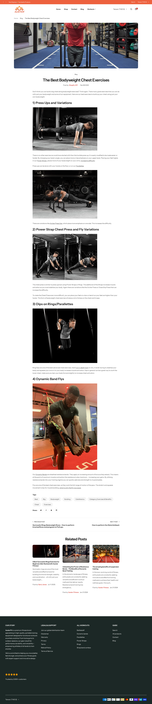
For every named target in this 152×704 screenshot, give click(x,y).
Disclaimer (45, 634)
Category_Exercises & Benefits (100, 499)
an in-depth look (82, 368)
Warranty (44, 637)
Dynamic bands (82, 634)
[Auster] (19, 9)
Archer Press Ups (56, 223)
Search (133, 2)
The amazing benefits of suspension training (106, 568)
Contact (115, 637)
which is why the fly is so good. (70, 488)
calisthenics (80, 499)
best (36, 499)
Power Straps (42, 161)
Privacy (43, 641)
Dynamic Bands (41, 474)
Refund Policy (46, 648)
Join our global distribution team (52, 630)
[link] (41, 510)
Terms (43, 644)
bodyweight (55, 499)
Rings (79, 644)
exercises (47, 504)
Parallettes (80, 166)
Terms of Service (47, 651)
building (67, 499)
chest (37, 504)
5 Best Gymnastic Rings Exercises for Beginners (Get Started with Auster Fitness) (46, 564)
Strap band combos (84, 648)
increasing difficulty (88, 161)
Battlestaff (80, 630)
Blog (21, 18)
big (44, 499)
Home (16, 18)
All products (117, 634)
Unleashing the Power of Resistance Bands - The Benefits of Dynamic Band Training (76, 569)
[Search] (131, 9)
